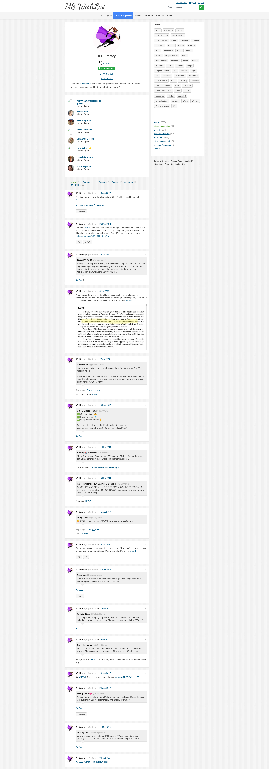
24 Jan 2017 (105, 688)
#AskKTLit (107, 78)
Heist (184, 55)
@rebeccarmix (93, 390)
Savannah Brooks (85, 139)
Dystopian (160, 45)
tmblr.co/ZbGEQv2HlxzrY (127, 677)
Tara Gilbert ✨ (84, 148)
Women (195, 101)
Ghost (188, 50)
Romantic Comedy (163, 86)
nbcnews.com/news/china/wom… (91, 205)
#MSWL (79, 199)
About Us (169, 164)
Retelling (183, 81)
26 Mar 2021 (105, 224)
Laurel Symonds (85, 157)
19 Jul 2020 (104, 254)
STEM (187, 91)
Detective (184, 40)
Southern (187, 86)
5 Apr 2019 (104, 291)
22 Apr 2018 (104, 359)
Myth (194, 71)
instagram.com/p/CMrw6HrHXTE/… (92, 236)
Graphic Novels (171, 55)
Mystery (184, 71)
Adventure (168, 30)
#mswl (95, 394)
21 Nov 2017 (105, 447)
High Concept (161, 61)
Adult (158, 30)
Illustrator (159, 66)
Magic (189, 66)
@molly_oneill (92, 529)
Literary (180, 66)
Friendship (168, 50)
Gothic (158, 55)
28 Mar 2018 (105, 405)
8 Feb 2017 (104, 639)
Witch (185, 101)
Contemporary (178, 35)
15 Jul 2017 (104, 544)
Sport (178, 91)
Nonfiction (167, 76)
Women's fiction (162, 106)
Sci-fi (177, 86)
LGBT (79, 596)
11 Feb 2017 (105, 608)
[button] (145, 192)
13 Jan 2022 (105, 193)
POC (173, 81)
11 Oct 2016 (105, 727)
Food (158, 50)
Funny (179, 50)
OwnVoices (179, 76)
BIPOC (88, 242)
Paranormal (193, 76)
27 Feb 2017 (105, 569)
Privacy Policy (177, 161)
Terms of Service (161, 161)
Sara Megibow (84, 120)
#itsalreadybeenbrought (108, 467)
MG (78, 242)
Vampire (175, 101)
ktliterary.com (106, 73)
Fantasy (191, 45)
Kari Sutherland (84, 129)
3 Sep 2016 (104, 758)
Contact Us (180, 164)
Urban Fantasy (162, 101)
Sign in (201, 2)
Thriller (171, 96)
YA (86, 557)
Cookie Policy (190, 161)
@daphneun (85, 84)
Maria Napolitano (85, 166)
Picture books (161, 81)
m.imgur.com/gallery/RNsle (96, 762)
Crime (173, 40)
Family (181, 45)
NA (157, 76)
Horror (185, 61)
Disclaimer (158, 164)
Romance (81, 211)
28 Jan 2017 (105, 673)
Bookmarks (181, 2)
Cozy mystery (161, 40)
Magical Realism (162, 71)
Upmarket (182, 96)
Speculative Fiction (163, 91)
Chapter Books (162, 35)
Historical (175, 61)
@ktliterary (109, 63)
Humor (195, 61)
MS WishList (85, 6)
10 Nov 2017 (105, 478)
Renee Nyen (82, 111)
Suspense (160, 96)
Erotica (171, 45)
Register (192, 2)
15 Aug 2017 (105, 512)
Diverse (196, 40)
